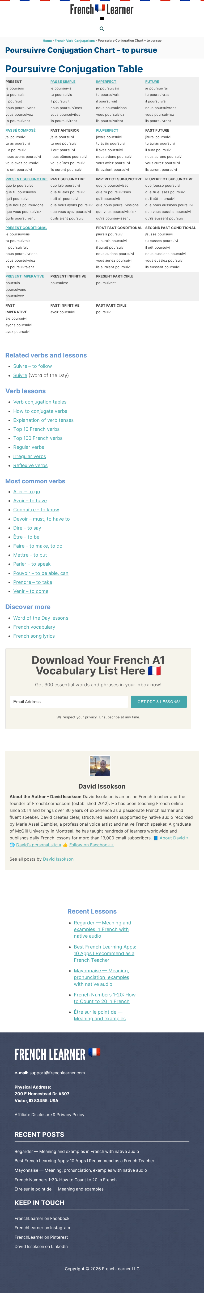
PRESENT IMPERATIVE (25, 276)
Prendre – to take (32, 582)
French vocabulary (34, 627)
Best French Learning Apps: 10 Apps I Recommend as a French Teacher (105, 953)
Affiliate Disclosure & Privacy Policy (49, 1114)
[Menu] (102, 18)
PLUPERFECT (107, 130)
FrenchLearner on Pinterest (41, 1237)
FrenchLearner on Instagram (42, 1227)
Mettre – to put (30, 555)
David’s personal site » (38, 844)
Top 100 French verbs (37, 438)
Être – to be (26, 537)
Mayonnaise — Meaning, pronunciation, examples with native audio (101, 977)
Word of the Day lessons (40, 618)
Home (47, 41)
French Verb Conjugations (75, 41)
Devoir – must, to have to (41, 519)
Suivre (20, 375)
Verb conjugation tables (39, 402)
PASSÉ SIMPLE (62, 81)
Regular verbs (28, 447)
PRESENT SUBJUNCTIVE (27, 179)
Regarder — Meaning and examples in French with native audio (102, 929)
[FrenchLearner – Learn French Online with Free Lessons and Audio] (102, 9)
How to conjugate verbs (40, 411)
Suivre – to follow (32, 366)
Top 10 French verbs (36, 429)
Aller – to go (26, 491)
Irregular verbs (29, 456)
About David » (174, 837)
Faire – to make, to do (37, 546)
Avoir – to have (30, 500)
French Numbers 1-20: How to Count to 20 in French (105, 998)
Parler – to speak (32, 564)
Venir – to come (30, 591)
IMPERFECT (106, 81)
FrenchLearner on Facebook (42, 1218)
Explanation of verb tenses (43, 420)
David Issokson (58, 859)
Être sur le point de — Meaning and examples (100, 1015)
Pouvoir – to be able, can (41, 573)
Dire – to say (27, 528)
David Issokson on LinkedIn (41, 1246)
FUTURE (152, 81)
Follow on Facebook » (91, 844)
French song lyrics (34, 636)
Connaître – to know (36, 509)
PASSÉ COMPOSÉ (21, 130)
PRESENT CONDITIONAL (26, 228)
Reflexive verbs (30, 465)
